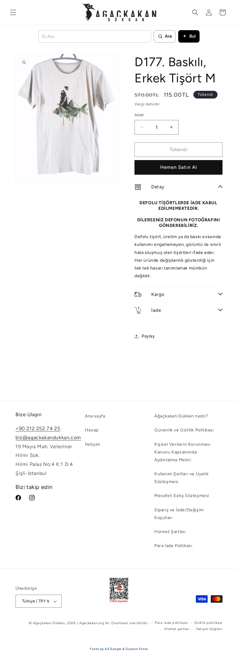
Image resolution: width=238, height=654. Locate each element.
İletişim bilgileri (209, 629)
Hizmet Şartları (170, 531)
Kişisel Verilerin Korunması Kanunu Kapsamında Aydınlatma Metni (182, 452)
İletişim (92, 444)
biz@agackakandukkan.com (48, 437)
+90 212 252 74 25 (37, 428)
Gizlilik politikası (208, 623)
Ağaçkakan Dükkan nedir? (181, 416)
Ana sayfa (95, 416)
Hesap (92, 430)
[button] (13, 12)
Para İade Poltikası (173, 545)
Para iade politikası (171, 623)
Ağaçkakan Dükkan (49, 623)
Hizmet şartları (177, 629)
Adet (139, 115)
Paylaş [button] (148, 336)
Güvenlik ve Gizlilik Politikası (184, 430)
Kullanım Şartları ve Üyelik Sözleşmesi (181, 477)
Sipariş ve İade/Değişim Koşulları (179, 513)
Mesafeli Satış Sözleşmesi (181, 495)
